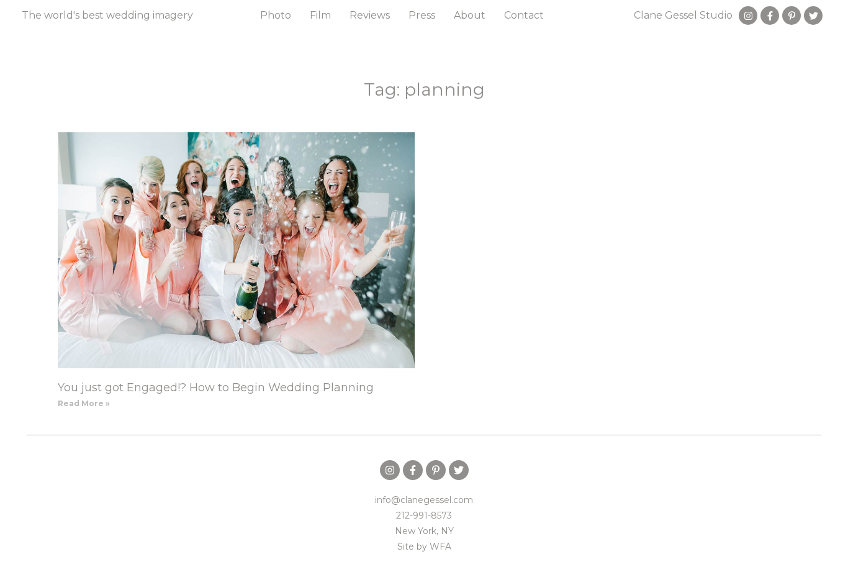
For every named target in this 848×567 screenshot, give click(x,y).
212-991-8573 (424, 515)
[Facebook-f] (769, 15)
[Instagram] (748, 15)
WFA (440, 546)
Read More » (84, 403)
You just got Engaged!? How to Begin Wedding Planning (216, 387)
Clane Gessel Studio (683, 15)
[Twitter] (813, 15)
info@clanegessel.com (424, 500)
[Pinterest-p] (791, 15)
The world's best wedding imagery (107, 15)
